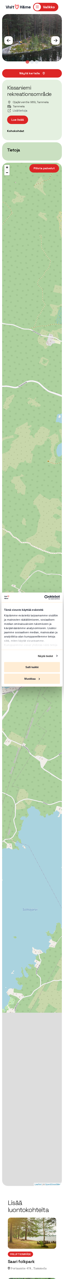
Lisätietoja (20, 110)
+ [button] (7, 167)
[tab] (27, 62)
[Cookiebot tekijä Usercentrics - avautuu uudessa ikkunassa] (45, 597)
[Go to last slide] (8, 40)
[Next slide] (55, 40)
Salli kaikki (32, 667)
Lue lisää (17, 120)
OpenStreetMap (53, 1184)
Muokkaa (30, 678)
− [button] (7, 172)
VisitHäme (18, 7)
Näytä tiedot (45, 655)
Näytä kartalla (29, 73)
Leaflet (38, 1184)
